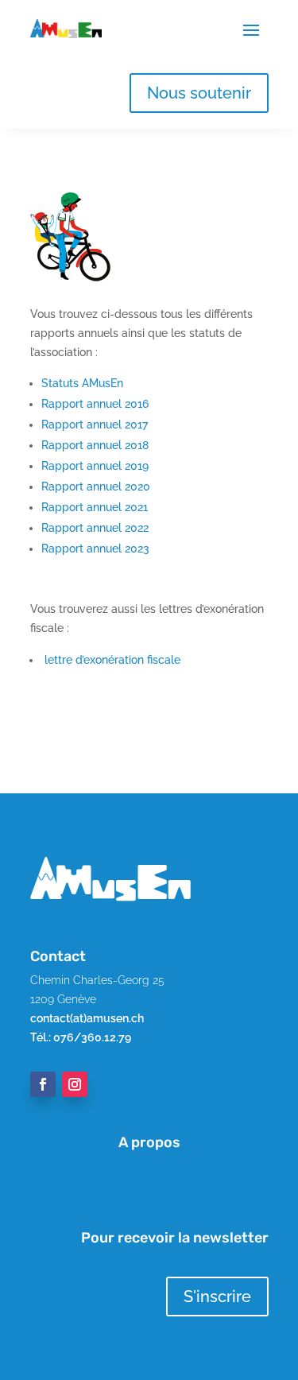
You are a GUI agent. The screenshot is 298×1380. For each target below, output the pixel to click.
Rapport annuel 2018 (95, 445)
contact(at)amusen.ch (87, 1018)
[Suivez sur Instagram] (74, 1084)
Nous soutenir (199, 93)
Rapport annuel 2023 (95, 548)
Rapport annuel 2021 (94, 507)
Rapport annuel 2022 (95, 527)
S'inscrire (217, 1296)
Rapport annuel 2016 (95, 403)
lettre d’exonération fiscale (110, 659)
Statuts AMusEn (82, 383)
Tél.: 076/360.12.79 (80, 1037)
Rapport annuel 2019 (95, 465)
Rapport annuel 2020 (95, 486)
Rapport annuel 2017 (94, 424)
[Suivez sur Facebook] (43, 1084)
